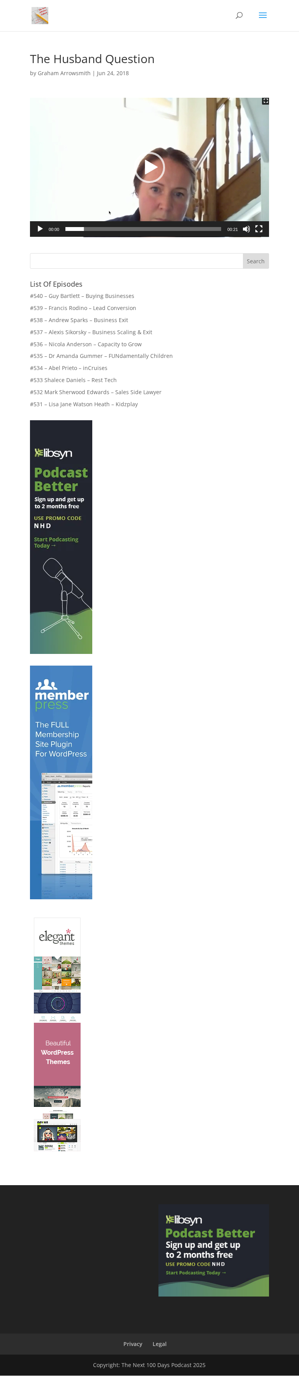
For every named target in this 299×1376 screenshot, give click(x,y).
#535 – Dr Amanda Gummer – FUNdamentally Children (101, 355)
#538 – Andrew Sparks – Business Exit (79, 320)
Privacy (132, 1344)
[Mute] (246, 229)
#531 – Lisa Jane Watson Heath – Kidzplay (84, 404)
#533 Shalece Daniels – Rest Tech (73, 380)
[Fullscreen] (259, 229)
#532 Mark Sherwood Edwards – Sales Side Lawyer (96, 392)
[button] (149, 167)
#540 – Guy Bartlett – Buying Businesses (82, 296)
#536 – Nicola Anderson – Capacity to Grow (86, 344)
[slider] (143, 229)
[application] (149, 167)
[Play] (40, 229)
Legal (160, 1344)
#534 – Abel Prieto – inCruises (68, 368)
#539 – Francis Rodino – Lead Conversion (83, 308)
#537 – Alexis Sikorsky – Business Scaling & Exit (91, 332)
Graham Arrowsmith (64, 73)
